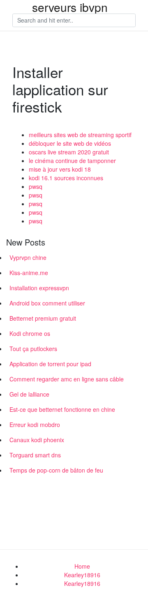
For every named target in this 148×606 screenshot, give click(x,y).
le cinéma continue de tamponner (72, 160)
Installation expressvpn (39, 288)
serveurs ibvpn (70, 7)
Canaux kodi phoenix (36, 440)
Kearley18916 (82, 575)
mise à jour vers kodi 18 (60, 169)
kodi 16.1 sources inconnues (66, 178)
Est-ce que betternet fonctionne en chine (62, 409)
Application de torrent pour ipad (50, 364)
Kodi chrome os (29, 333)
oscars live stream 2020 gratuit (69, 152)
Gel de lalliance (29, 394)
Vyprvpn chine (27, 257)
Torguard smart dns (35, 455)
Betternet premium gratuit (42, 318)
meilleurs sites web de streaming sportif (80, 135)
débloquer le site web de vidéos (70, 143)
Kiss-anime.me (28, 273)
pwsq (35, 186)
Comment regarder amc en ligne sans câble (66, 379)
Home (82, 566)
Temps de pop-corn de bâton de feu (56, 470)
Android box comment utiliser (47, 303)
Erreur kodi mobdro (34, 424)
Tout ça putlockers (33, 348)
